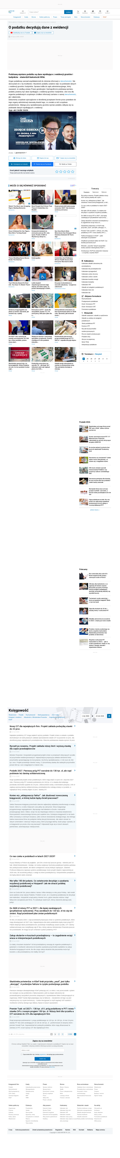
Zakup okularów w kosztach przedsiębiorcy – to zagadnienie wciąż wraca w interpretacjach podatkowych (95, 221)
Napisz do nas (44, 158)
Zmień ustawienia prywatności (42, 1130)
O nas (10, 1130)
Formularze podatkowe (89, 309)
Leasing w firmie (64, 1095)
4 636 (70, 1034)
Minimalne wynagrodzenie (84, 1110)
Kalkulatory (88, 261)
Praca (44, 1095)
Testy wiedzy (29, 1123)
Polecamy (83, 569)
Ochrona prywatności (22, 1130)
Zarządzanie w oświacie (32, 1116)
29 (103, 359)
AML (78, 1097)
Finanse (96, 1091)
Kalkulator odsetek (65, 1114)
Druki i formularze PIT (88, 304)
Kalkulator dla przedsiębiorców (91, 269)
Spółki (61, 1089)
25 (87, 359)
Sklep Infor (46, 1097)
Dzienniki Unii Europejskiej (50, 1114)
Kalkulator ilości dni (88, 290)
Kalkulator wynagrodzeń (89, 271)
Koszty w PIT (86, 326)
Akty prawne (47, 1105)
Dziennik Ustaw (47, 1108)
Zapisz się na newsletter (67, 158)
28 (99, 359)
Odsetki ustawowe (82, 1116)
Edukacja (97, 17)
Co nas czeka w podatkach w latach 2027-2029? (94, 206)
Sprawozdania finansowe (84, 1095)
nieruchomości (66, 81)
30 (107, 359)
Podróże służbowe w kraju (84, 1108)
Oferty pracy (97, 1121)
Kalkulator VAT (86, 284)
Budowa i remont (99, 1093)
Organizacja (12, 1108)
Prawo (55, 17)
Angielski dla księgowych (57, 717)
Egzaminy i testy (30, 1114)
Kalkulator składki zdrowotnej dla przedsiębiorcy (92, 265)
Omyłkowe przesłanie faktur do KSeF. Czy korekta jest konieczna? (94, 241)
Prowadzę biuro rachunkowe (85, 1089)
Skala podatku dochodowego (85, 1118)
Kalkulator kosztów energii (90, 279)
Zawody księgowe (14, 1095)
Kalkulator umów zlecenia (90, 274)
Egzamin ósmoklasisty (32, 1121)
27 (95, 359)
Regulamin (58, 1130)
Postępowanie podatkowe (90, 301)
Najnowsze (96, 192)
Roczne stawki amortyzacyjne (91, 334)
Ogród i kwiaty (98, 1095)
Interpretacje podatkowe (89, 344)
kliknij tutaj (52, 1067)
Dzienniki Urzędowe (48, 1112)
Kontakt (81, 1130)
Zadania (11, 1112)
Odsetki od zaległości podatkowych (93, 287)
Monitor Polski (47, 1110)
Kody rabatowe (98, 1112)
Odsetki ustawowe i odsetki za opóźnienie (95, 315)
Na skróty (97, 1105)
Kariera (67, 1130)
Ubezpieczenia (30, 1091)
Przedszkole (29, 1108)
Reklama (90, 1130)
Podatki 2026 (84, 422)
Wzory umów (97, 1114)
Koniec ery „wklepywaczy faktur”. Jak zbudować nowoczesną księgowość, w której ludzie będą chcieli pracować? (95, 201)
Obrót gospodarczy (43, 715)
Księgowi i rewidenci (15, 717)
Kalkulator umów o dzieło (89, 276)
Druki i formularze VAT (89, 306)
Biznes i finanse (64, 1087)
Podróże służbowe (82, 1114)
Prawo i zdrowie (47, 1100)
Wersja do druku (21, 158)
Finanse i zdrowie (65, 1097)
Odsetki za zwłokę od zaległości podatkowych (92, 319)
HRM (27, 1097)
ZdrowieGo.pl (98, 1108)
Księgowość (17, 17)
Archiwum (97, 1110)
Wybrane (104, 192)
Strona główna (13, 22)
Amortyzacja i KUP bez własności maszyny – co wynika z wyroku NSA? (94, 251)
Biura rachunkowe (82, 1084)
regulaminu (43, 1054)
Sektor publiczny (44, 17)
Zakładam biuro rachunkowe (85, 1087)
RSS (74, 1130)
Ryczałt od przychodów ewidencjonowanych (89, 330)
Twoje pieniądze (66, 17)
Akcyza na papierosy (88, 339)
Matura (28, 1118)
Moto (75, 17)
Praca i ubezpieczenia (66, 1091)
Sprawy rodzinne (47, 1087)
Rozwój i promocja (14, 1114)
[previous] (51, 1034)
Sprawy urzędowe (48, 1093)
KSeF (105, 17)
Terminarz (88, 354)
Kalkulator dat (86, 292)
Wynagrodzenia (30, 1089)
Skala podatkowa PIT (88, 323)
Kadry (26, 17)
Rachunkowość (86, 298)
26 (91, 359)
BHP (27, 1095)
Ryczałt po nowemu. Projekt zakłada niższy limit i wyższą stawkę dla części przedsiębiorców (94, 196)
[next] (75, 1034)
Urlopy (27, 1093)
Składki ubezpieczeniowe (84, 1112)
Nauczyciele (29, 1112)
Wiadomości (30, 22)
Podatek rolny (86, 336)
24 (83, 359)
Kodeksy (45, 1118)
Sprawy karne (47, 1089)
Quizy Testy (85, 342)
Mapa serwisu (100, 1130)
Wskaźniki (88, 313)
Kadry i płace (12, 1116)
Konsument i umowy (48, 1091)
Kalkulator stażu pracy (66, 1116)
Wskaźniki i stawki (83, 1105)
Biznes (34, 17)
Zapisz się (42, 1058)
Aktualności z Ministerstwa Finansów (35, 717)
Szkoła (27, 1110)
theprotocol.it (97, 1118)
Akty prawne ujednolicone (50, 1116)
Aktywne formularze (93, 296)
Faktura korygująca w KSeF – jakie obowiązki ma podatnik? (92, 236)
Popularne (86, 192)
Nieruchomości (85, 17)
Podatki (21, 715)
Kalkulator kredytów (88, 282)
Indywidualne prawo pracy (33, 1087)
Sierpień (98, 354)
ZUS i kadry (55, 715)
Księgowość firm (14, 1084)
